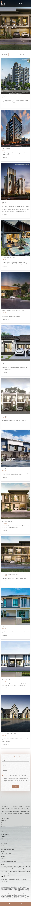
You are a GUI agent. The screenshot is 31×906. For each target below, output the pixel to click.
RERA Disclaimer (6, 882)
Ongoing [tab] (4, 54)
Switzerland (4, 829)
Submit (15, 786)
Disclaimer (23, 879)
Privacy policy (4, 879)
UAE (2, 831)
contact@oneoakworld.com (7, 849)
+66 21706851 (4, 843)
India (2, 822)
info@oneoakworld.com (6, 853)
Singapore (3, 820)
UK (1, 827)
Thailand (3, 824)
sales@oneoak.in (15, 898)
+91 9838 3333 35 (5, 840)
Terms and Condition (14, 879)
